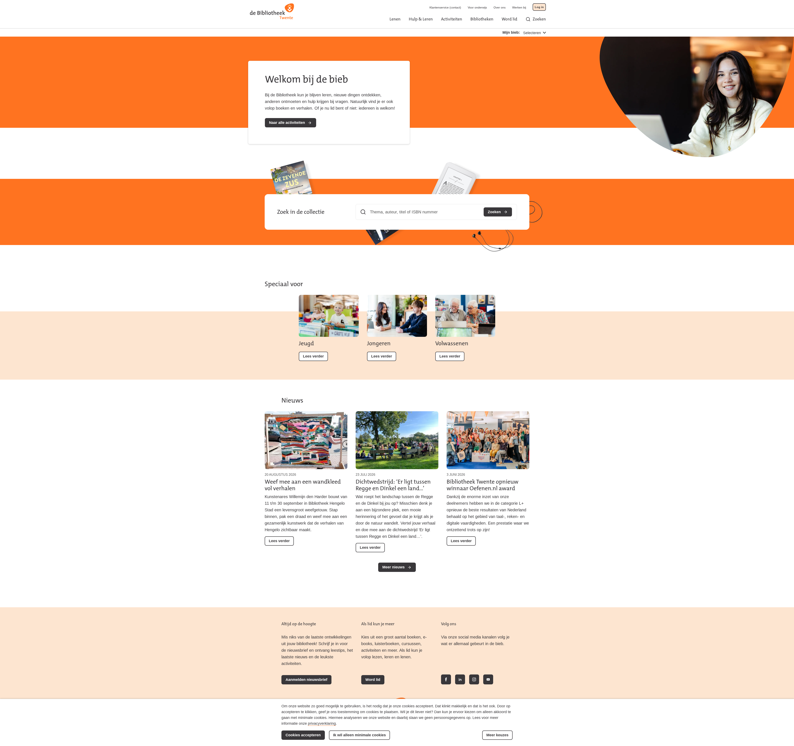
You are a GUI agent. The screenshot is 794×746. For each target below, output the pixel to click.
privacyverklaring (322, 723)
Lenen (395, 19)
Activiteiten (451, 19)
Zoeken (539, 19)
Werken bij (519, 7)
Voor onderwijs (477, 7)
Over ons (500, 7)
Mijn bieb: (511, 32)
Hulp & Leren (421, 19)
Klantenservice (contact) (445, 7)
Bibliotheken (481, 19)
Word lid (509, 19)
